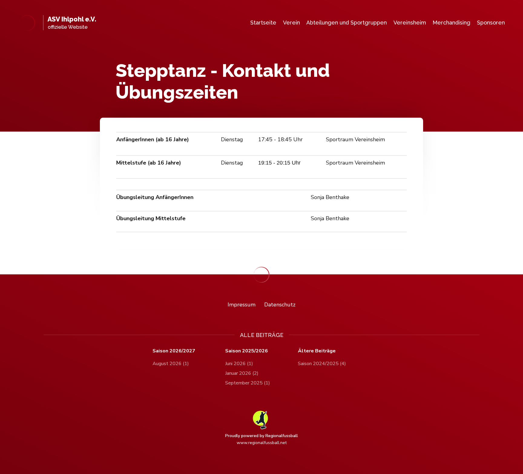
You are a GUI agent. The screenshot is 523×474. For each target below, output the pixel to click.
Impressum (241, 304)
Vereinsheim (409, 22)
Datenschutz (279, 304)
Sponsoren (491, 22)
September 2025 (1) (247, 383)
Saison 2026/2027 (174, 351)
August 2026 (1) (171, 363)
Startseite (263, 22)
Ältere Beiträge (317, 351)
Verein (291, 22)
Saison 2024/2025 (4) (322, 363)
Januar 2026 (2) (241, 373)
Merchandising (451, 22)
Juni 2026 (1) (239, 363)
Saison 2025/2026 (246, 351)
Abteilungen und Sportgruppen (346, 22)
